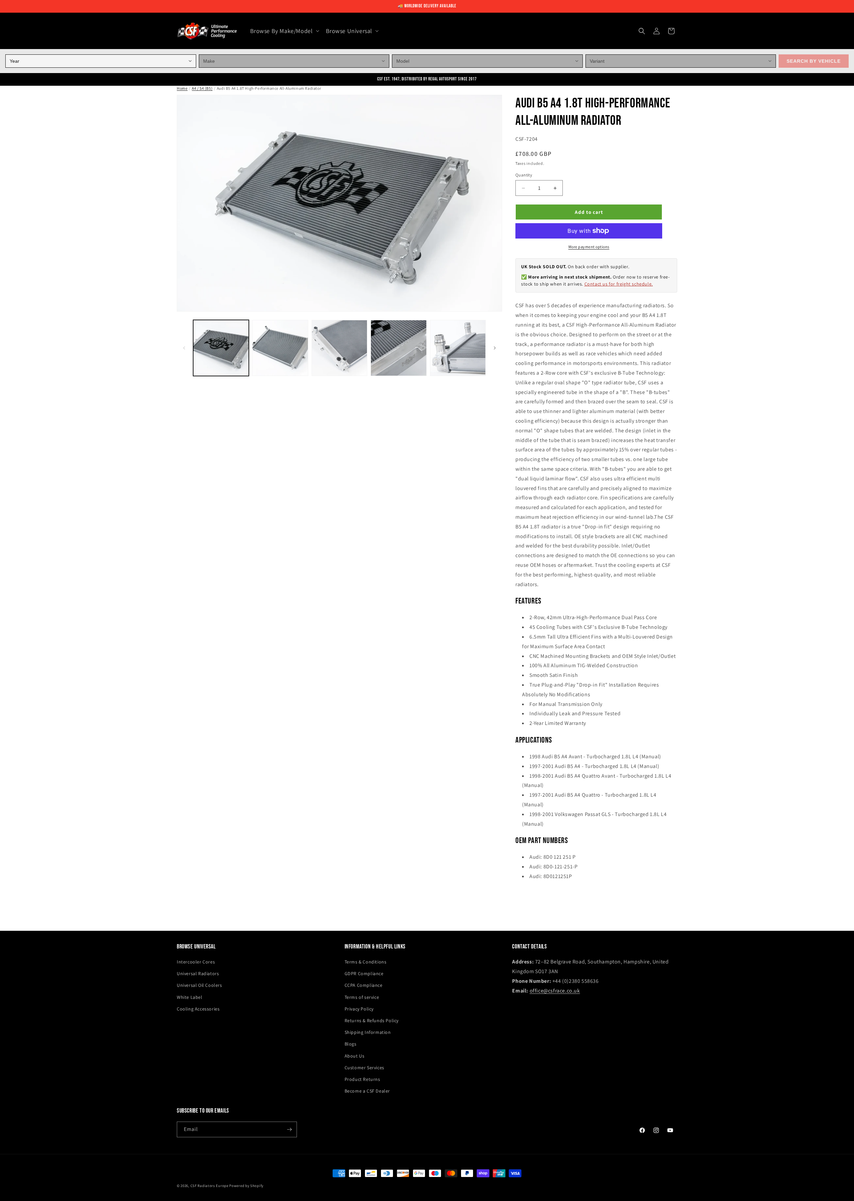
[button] (284, 31)
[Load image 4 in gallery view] (398, 348)
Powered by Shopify (246, 1185)
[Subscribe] (289, 1129)
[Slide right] (494, 348)
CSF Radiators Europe (209, 1185)
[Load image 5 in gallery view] (458, 348)
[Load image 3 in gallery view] (339, 348)
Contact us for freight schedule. (618, 284)
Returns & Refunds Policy (372, 1021)
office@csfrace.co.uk (555, 990)
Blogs (351, 1044)
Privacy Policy (359, 1009)
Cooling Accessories (198, 1009)
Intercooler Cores (196, 962)
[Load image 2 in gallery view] (280, 348)
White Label (189, 997)
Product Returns (362, 1079)
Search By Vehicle (814, 61)
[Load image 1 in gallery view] (221, 348)
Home (182, 88)
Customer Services (364, 1068)
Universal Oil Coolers (199, 985)
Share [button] (528, 897)
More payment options (588, 246)
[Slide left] (184, 348)
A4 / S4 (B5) (202, 88)
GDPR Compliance (364, 973)
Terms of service (362, 997)
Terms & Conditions (366, 962)
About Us (355, 1056)
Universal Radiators (198, 973)
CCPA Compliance (364, 985)
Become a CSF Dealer (367, 1091)
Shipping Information (368, 1032)
